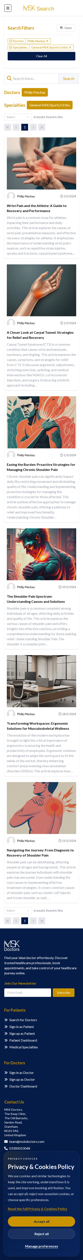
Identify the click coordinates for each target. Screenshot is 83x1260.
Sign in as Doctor (21, 1072)
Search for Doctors (23, 1020)
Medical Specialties (23, 1047)
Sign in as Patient (21, 1027)
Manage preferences (41, 1246)
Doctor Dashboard (23, 1086)
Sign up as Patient (22, 1033)
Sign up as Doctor (22, 1079)
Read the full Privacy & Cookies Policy (37, 1209)
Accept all (41, 1221)
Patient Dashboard (23, 1040)
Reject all (41, 1234)
